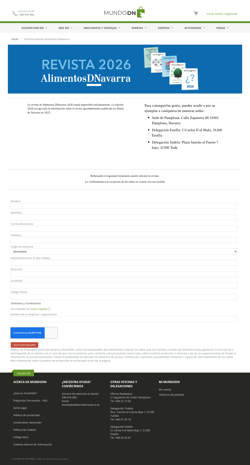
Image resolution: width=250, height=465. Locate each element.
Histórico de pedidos (171, 394)
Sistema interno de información (32, 444)
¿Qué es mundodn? (25, 393)
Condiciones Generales (27, 422)
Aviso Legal (20, 408)
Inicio (15, 39)
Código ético (20, 437)
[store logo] (125, 12)
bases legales (39, 309)
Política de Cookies (24, 430)
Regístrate (231, 14)
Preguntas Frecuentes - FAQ (30, 400)
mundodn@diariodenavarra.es (81, 404)
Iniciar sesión (215, 14)
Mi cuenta (165, 389)
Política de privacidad (26, 415)
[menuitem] (34, 28)
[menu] (125, 28)
